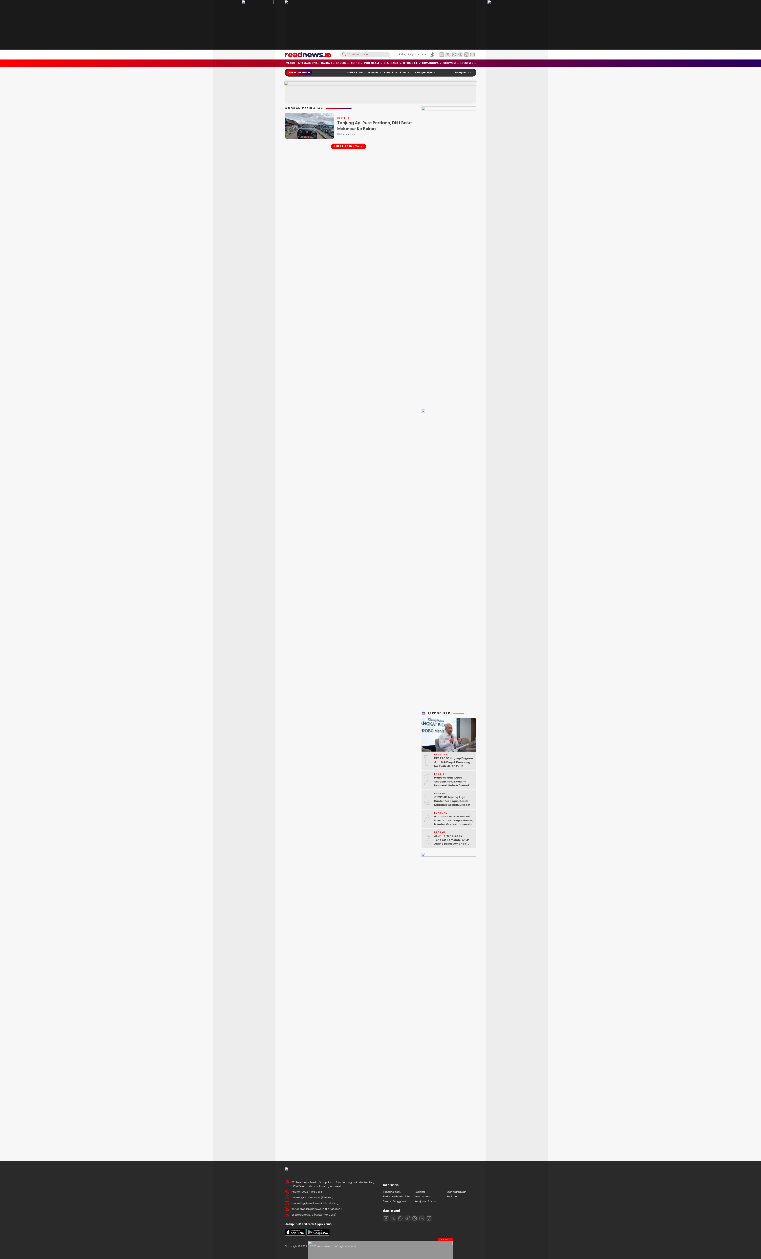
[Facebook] (386, 1218)
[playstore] (318, 1235)
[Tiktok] (429, 1218)
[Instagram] (414, 1218)
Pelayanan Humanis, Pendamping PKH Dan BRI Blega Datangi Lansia (444, 72)
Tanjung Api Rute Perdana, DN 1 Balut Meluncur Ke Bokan (374, 125)
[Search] (344, 54)
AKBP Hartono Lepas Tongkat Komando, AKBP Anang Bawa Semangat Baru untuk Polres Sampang (453, 842)
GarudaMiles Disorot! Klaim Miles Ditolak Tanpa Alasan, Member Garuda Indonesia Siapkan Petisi (453, 822)
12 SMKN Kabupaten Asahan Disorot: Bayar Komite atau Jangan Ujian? (336, 72)
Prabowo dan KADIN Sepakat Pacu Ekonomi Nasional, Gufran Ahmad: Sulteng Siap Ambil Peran (451, 783)
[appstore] (295, 1235)
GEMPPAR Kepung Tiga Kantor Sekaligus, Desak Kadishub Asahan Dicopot (452, 801)
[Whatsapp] (400, 1218)
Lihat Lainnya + (348, 146)
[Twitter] (393, 1218)
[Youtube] (422, 1218)
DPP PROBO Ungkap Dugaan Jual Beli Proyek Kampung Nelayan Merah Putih (453, 762)
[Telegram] (407, 1218)
